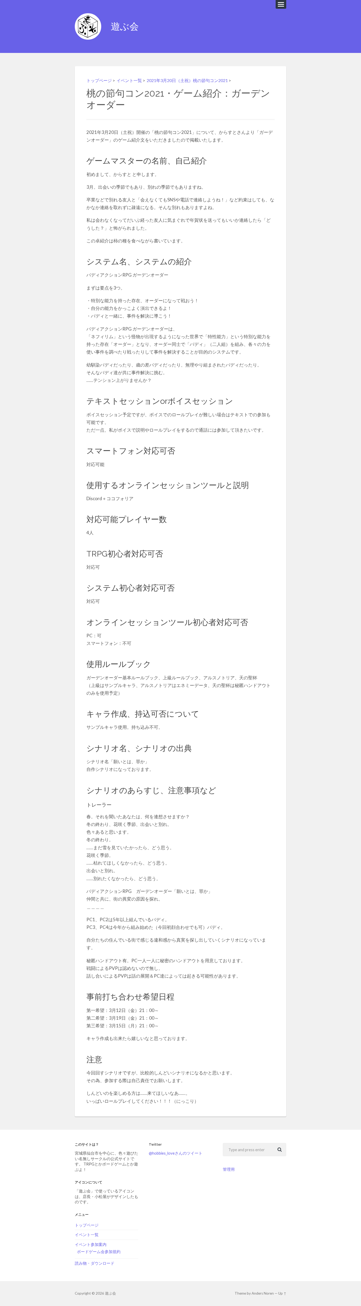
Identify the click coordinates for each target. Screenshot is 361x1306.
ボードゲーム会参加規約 (99, 1251)
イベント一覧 (129, 80)
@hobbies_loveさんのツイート (175, 1153)
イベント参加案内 (91, 1244)
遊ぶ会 (125, 26)
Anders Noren (263, 1293)
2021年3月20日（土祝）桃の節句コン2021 (187, 80)
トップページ (99, 80)
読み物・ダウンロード (94, 1263)
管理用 (229, 1169)
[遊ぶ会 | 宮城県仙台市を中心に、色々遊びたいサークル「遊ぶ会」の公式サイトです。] (88, 26)
